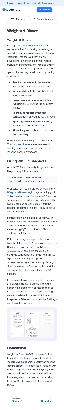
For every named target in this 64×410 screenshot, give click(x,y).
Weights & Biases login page (23, 192)
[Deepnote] (11, 10)
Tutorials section (17, 144)
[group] (44, 19)
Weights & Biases (18, 40)
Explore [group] (20, 19)
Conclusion (16, 348)
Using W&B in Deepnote (26, 161)
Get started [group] (44, 9)
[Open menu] (56, 10)
